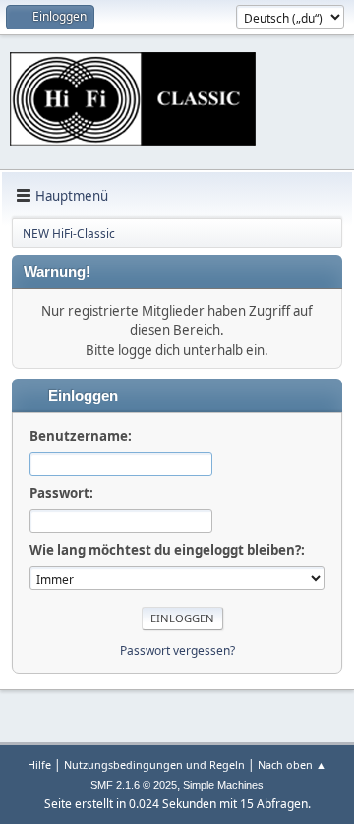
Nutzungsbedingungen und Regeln (154, 764)
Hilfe (39, 764)
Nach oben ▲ (292, 764)
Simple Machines (223, 785)
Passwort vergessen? (177, 650)
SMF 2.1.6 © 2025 (133, 785)
